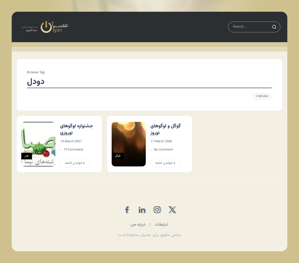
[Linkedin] (141, 209)
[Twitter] (172, 209)
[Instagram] (157, 209)
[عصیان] (45, 27)
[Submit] (274, 27)
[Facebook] (126, 209)
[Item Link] (38, 144)
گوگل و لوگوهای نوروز (165, 129)
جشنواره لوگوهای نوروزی (76, 129)
